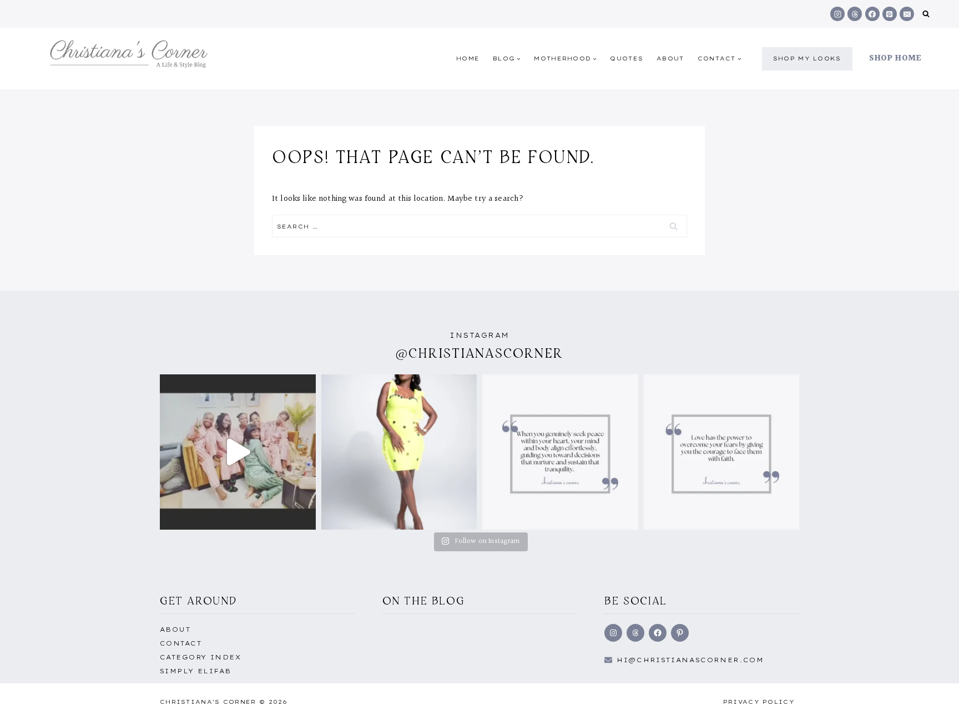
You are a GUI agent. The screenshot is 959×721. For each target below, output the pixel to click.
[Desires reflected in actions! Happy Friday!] (560, 452)
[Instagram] (837, 14)
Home (468, 58)
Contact (180, 643)
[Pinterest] (889, 14)
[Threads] (854, 14)
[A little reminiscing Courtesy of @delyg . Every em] (238, 452)
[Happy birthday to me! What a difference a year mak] (399, 452)
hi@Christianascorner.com (690, 660)
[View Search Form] (926, 14)
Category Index (200, 657)
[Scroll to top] (932, 700)
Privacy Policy (759, 701)
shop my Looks (807, 58)
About (670, 58)
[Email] (907, 14)
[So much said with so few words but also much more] (722, 452)
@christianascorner (479, 353)
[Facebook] (872, 14)
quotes (626, 58)
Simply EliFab (195, 671)
